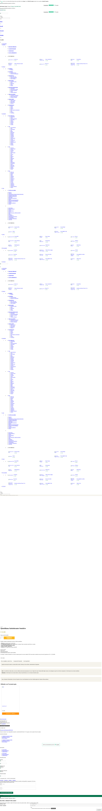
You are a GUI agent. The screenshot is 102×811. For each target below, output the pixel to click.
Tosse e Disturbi (13, 78)
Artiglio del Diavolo (14, 118)
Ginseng (12, 123)
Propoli (12, 393)
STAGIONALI (11, 75)
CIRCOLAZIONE (11, 94)
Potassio (12, 167)
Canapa (12, 120)
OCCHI (9, 436)
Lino (11, 153)
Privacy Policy (2, 725)
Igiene (11, 82)
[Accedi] (0, 24)
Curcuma (12, 365)
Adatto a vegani (13, 100)
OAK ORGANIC (11, 435)
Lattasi (12, 151)
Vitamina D (12, 184)
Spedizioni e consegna (6, 737)
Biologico (12, 103)
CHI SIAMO (4, 43)
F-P (9, 146)
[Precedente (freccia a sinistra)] (2, 405)
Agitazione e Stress (13, 81)
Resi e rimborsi (4, 738)
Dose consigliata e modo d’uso (6, 661)
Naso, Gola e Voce (13, 76)
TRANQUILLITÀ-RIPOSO (12, 216)
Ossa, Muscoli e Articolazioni (15, 334)
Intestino (12, 332)
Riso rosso (12, 397)
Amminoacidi (13, 116)
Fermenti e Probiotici (14, 90)
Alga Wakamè (13, 129)
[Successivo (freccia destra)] (100, 405)
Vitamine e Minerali (14, 92)
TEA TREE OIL (11, 215)
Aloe (11, 130)
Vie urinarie (12, 112)
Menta (11, 160)
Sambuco (12, 175)
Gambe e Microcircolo (14, 96)
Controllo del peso (13, 72)
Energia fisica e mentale (14, 89)
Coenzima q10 (13, 364)
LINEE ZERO (11, 99)
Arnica (12, 117)
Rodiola (12, 398)
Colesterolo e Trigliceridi (14, 95)
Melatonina (12, 158)
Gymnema (12, 150)
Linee (3, 188)
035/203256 (3, 723)
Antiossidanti (13, 88)
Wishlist (1, 35)
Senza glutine (13, 101)
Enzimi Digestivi (13, 366)
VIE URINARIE (11, 217)
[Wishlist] (0, 33)
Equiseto (12, 367)
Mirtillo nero (13, 162)
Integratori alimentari (12, 46)
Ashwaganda (12, 119)
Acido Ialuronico (13, 127)
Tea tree (12, 181)
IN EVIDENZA (11, 115)
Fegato (12, 107)
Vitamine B (12, 185)
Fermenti (12, 122)
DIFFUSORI (10, 197)
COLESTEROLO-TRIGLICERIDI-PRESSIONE (15, 194)
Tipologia (3, 44)
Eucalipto (12, 144)
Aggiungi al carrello (9, 638)
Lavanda (12, 124)
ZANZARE (10, 219)
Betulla (12, 131)
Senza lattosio (13, 102)
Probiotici (12, 392)
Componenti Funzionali (17, 661)
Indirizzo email (2, 803)
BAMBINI (10, 68)
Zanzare (12, 85)
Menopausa (12, 83)
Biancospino (12, 132)
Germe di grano (13, 148)
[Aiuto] (0, 19)
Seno (11, 335)
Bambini (12, 69)
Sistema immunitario (14, 77)
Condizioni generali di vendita (7, 736)
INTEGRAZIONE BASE (13, 87)
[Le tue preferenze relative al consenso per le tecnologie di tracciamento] (2, 2)
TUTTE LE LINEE (12, 190)
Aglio (11, 128)
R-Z (9, 395)
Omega (12, 91)
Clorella (12, 363)
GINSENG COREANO (12, 427)
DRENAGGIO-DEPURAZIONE (13, 200)
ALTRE (9, 430)
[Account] (0, 28)
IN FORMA (10, 71)
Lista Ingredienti (26, 661)
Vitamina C (12, 183)
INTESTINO (10, 432)
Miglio (12, 161)
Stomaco (12, 336)
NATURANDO (4, 495)
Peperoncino (12, 166)
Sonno (12, 84)
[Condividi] (101, 1)
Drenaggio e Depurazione (14, 73)
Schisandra (12, 176)
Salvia (11, 399)
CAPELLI (10, 193)
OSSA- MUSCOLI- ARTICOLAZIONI (14, 212)
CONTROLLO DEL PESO (12, 195)
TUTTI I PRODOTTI (12, 52)
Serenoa (12, 177)
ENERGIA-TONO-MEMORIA (13, 201)
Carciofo (12, 137)
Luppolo (12, 154)
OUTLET (4, 261)
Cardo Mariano (13, 138)
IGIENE (9, 428)
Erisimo (12, 143)
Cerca (1, 16)
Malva (11, 157)
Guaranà (12, 149)
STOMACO (10, 214)
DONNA (9, 199)
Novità (3, 234)
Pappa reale (12, 165)
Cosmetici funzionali (12, 48)
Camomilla (12, 136)
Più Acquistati (4, 248)
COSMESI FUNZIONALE (12, 196)
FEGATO (9, 426)
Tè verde (12, 182)
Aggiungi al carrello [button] (10, 713)
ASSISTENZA (4, 751)
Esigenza (3, 66)
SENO (9, 213)
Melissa (12, 159)
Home (1, 495)
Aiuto (1, 21)
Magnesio (12, 156)
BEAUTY (10, 192)
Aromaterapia (11, 50)
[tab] (6, 661)
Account (2, 30)
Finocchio (12, 147)
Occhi (11, 333)
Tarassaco (12, 180)
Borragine (12, 133)
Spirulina (12, 179)
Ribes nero (12, 396)
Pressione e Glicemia (14, 97)
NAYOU (9, 434)
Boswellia (12, 134)
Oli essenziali (13, 163)
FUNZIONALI (11, 105)
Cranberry (12, 121)
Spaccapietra (12, 178)
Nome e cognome (3, 805)
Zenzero (12, 187)
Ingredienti (4, 113)
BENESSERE (11, 80)
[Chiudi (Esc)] (98, 1)
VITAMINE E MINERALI (12, 218)
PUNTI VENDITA (5, 750)
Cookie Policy (7, 725)
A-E (9, 126)
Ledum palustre (13, 152)
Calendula (12, 135)
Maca (11, 155)
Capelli (12, 106)
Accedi (1, 26)
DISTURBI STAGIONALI (12, 198)
